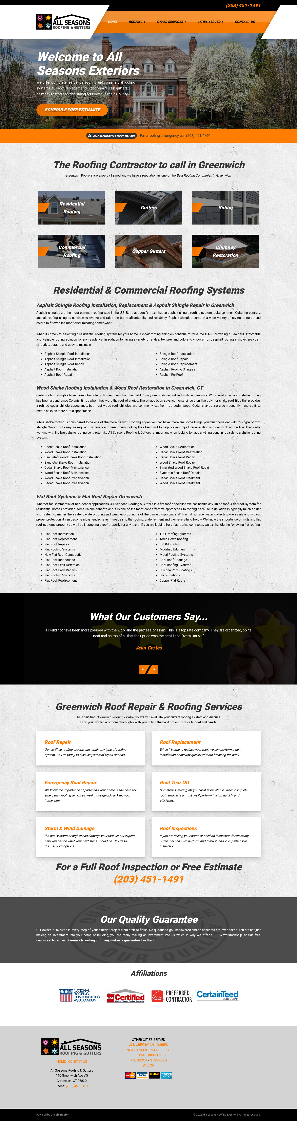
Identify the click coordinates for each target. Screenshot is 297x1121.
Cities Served (208, 22)
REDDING (138, 1055)
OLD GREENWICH (141, 1045)
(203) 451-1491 (243, 5)
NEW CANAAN (137, 1050)
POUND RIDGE (160, 1050)
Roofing (135, 22)
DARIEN (162, 1045)
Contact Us (245, 22)
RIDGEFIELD (157, 1055)
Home (112, 22)
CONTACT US (77, 1062)
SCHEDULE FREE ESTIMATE (72, 109)
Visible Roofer (60, 1114)
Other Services (170, 22)
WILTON (148, 1065)
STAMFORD (158, 1060)
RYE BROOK (138, 1060)
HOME (61, 1062)
